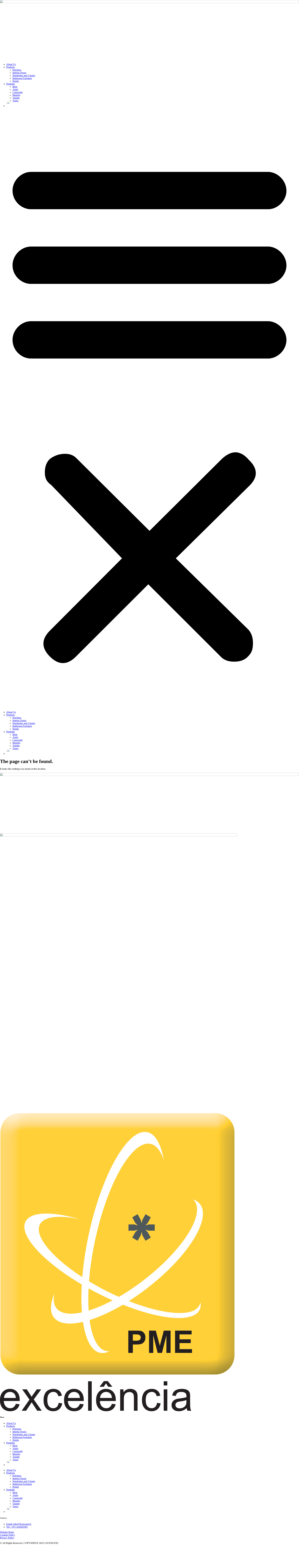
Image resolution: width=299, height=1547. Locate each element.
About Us (11, 64)
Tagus (15, 100)
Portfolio (10, 84)
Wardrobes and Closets (23, 75)
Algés (15, 89)
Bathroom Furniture (22, 78)
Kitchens (16, 70)
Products (10, 67)
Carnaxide (17, 92)
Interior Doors (19, 72)
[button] (149, 409)
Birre (14, 86)
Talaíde (16, 98)
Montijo (16, 95)
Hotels (15, 81)
